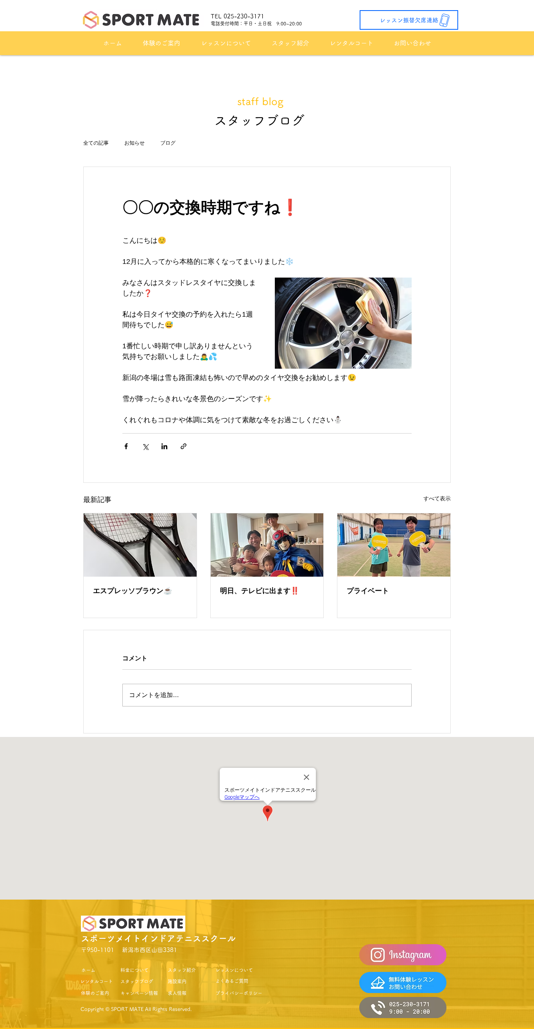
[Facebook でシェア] (126, 446)
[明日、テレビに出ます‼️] (267, 545)
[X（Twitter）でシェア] (145, 446)
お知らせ (134, 143)
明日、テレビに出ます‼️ (259, 591)
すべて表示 (437, 498)
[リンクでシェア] (183, 446)
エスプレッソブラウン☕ (132, 591)
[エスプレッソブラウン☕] (140, 545)
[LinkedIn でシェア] (164, 446)
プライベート (368, 591)
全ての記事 (96, 143)
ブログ (168, 143)
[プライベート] (393, 545)
